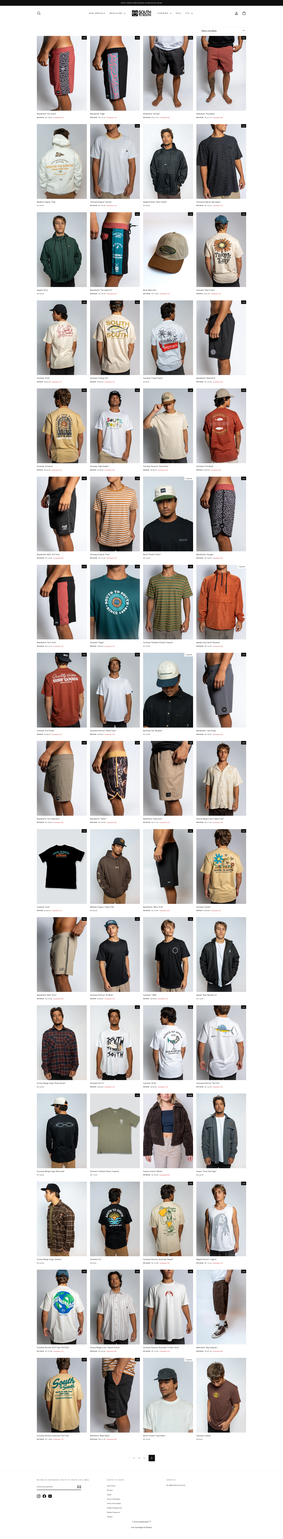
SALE (178, 13)
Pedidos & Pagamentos (114, 1508)
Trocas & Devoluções (113, 1499)
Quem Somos (111, 1486)
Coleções (110, 1516)
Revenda (110, 1490)
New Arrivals (97, 13)
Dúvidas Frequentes (113, 1512)
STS (188, 13)
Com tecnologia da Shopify (141, 1527)
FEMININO (163, 13)
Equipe (109, 1494)
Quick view (61, 107)
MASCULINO (116, 13)
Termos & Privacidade (114, 1503)
